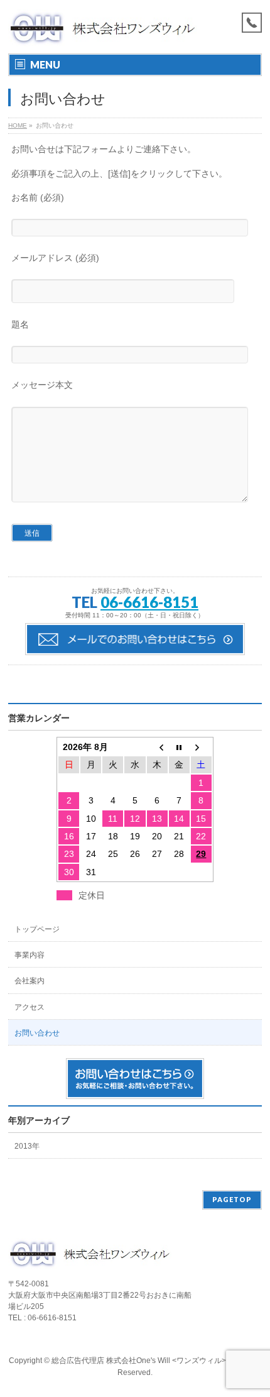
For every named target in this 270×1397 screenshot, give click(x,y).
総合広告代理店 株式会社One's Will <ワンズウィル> (138, 1360)
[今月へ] (179, 747)
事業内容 (29, 955)
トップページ (37, 929)
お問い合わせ (37, 1033)
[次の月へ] (201, 747)
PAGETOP (232, 1199)
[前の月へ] (157, 747)
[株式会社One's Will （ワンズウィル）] (102, 33)
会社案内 (29, 980)
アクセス (29, 1007)
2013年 (27, 1146)
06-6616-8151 (149, 602)
